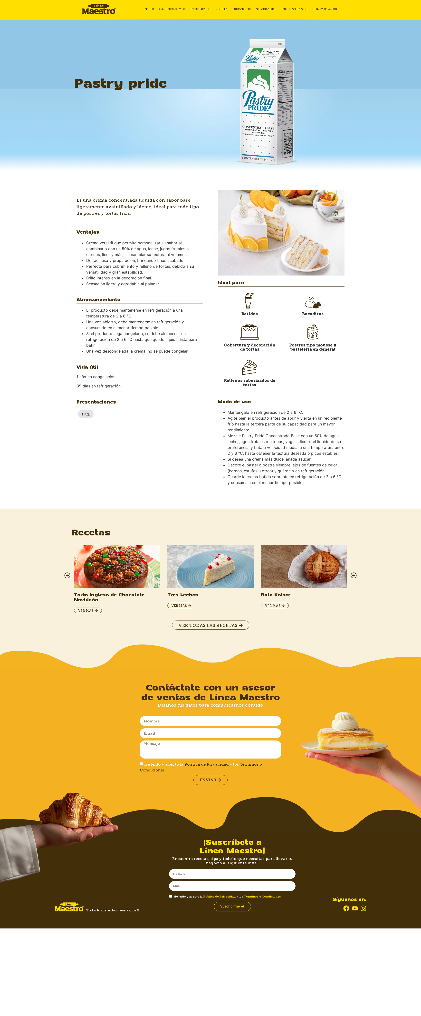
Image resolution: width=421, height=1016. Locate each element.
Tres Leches (182, 595)
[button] (67, 575)
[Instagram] (363, 908)
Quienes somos (172, 9)
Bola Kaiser (276, 595)
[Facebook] (346, 908)
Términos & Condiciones (262, 896)
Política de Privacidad (206, 764)
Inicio (148, 9)
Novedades (266, 9)
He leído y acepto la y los (227, 896)
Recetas (222, 9)
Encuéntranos (293, 9)
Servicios (242, 9)
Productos (200, 9)
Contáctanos (324, 9)
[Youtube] (355, 908)
